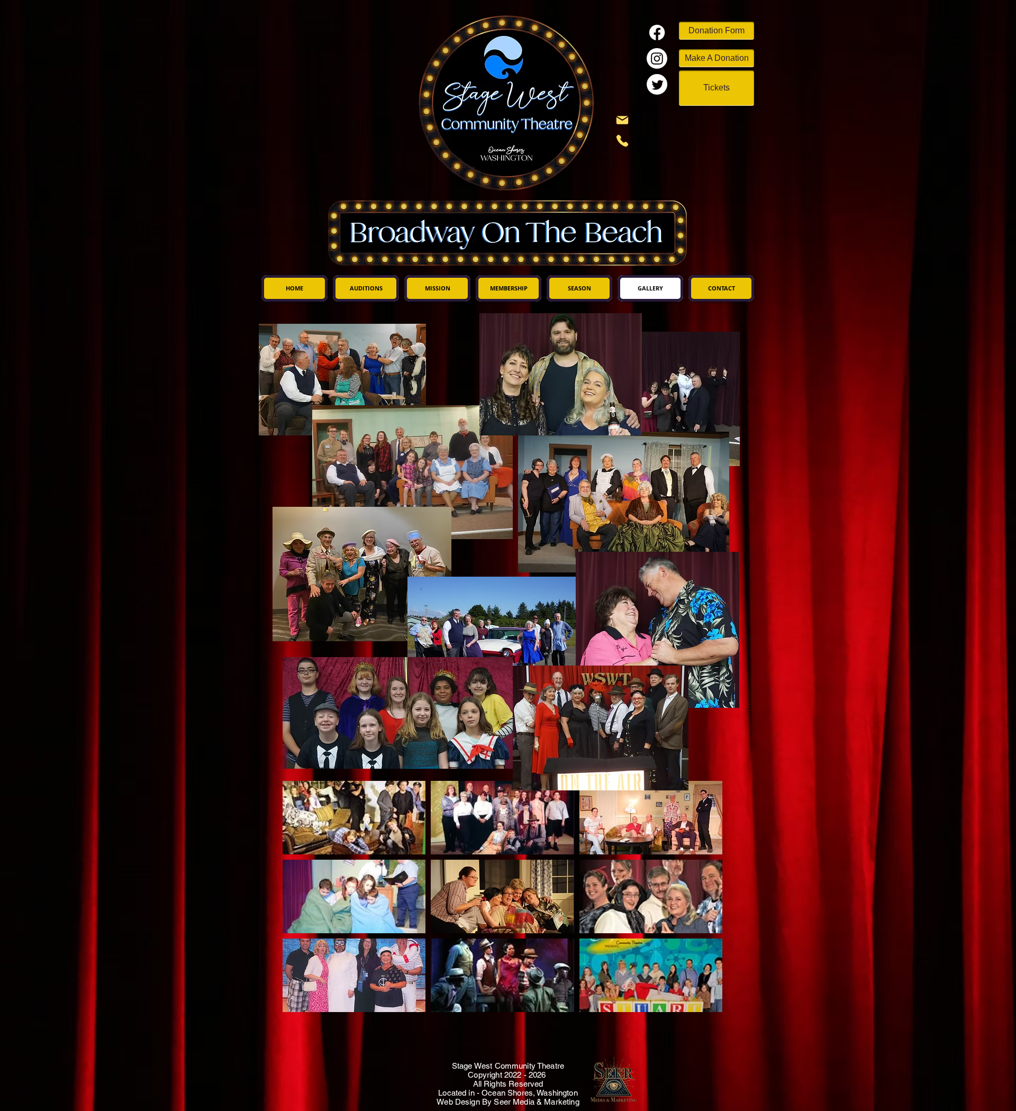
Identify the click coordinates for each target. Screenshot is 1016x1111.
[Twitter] (657, 84)
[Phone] (622, 141)
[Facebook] (657, 32)
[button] (354, 817)
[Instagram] (657, 58)
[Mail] (622, 120)
